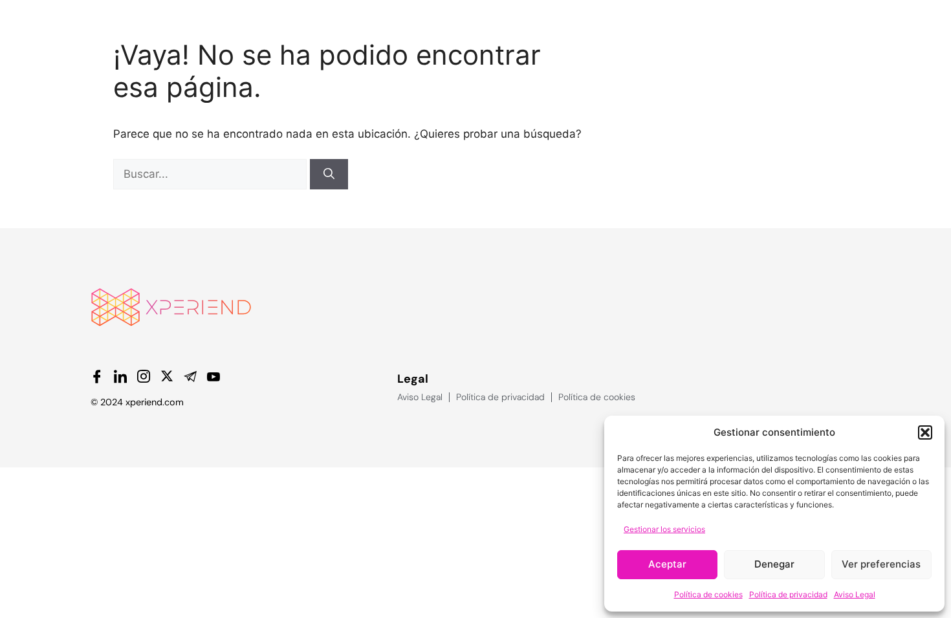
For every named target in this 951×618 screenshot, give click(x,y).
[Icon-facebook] (97, 376)
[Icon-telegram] (190, 376)
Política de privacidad (788, 594)
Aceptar (667, 564)
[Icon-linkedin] (120, 376)
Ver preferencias (881, 564)
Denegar (774, 564)
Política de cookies (708, 594)
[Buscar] (329, 174)
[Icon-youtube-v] (213, 376)
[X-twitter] (166, 376)
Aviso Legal (854, 594)
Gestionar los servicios (664, 529)
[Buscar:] (211, 173)
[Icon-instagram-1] (143, 376)
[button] (925, 432)
